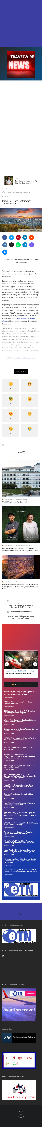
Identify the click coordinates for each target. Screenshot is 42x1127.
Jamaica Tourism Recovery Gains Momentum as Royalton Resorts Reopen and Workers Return (19, 756)
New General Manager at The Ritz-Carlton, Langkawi (26, 182)
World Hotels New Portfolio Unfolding (16, 502)
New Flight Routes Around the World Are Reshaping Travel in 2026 (20, 804)
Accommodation (21, 499)
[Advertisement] (21, 23)
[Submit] (31, 237)
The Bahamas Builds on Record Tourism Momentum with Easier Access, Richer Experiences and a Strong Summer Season (20, 813)
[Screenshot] (21, 567)
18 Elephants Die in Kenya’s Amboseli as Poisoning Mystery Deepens (19, 712)
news (16, 178)
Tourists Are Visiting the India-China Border (18, 795)
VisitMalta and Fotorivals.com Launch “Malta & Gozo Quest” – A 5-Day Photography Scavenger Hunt (20, 587)
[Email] (11, 244)
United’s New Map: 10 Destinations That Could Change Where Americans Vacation (20, 870)
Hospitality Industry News (24, 545)
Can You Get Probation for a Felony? (18, 747)
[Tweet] (11, 237)
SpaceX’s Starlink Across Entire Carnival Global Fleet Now (21, 605)
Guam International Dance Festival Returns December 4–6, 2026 (21, 730)
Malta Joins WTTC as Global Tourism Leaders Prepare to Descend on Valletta (19, 842)
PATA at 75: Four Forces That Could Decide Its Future (18, 702)
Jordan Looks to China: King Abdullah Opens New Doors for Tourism (18, 833)
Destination (19, 581)
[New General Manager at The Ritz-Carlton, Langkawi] (8, 180)
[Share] (4, 237)
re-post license (18, 358)
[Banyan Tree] (21, 524)
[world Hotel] (21, 478)
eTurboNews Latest (22, 685)
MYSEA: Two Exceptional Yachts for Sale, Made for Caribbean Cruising (20, 739)
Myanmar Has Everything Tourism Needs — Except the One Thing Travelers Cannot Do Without (20, 860)
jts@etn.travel (9, 499)
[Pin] (18, 237)
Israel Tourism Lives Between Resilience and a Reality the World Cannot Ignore (19, 851)
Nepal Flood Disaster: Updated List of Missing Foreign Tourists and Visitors (18, 786)
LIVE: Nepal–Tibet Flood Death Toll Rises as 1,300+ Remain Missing (21, 823)
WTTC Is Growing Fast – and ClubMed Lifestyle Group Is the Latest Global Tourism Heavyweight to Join (19, 692)
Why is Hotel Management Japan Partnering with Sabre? (21, 617)
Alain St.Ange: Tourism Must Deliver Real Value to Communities (20, 766)
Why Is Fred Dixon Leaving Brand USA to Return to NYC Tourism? (20, 721)
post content (30, 358)
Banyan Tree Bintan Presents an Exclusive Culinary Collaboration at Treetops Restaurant (20, 550)
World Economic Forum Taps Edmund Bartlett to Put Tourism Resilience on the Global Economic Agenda (20, 776)
